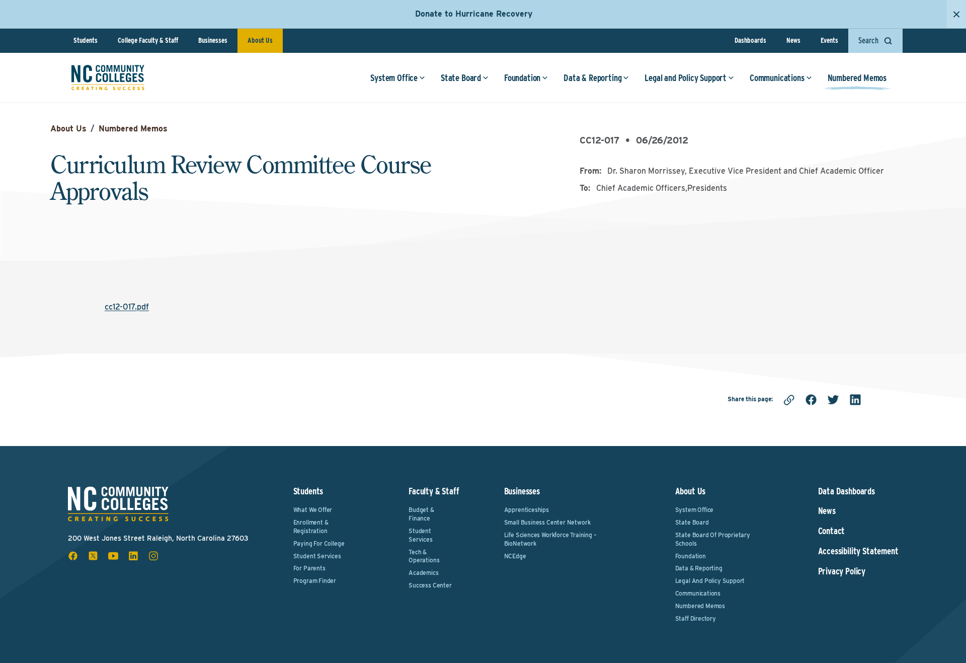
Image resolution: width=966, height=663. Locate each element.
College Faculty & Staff (148, 40)
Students (85, 40)
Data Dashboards (846, 491)
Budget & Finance (421, 514)
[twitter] (833, 400)
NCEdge (515, 556)
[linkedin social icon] (133, 556)
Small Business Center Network (547, 522)
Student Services (317, 556)
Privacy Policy (841, 571)
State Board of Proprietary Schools (712, 539)
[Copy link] (789, 400)
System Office (394, 77)
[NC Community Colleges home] (107, 77)
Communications (777, 77)
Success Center (430, 585)
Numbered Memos (857, 77)
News (793, 40)
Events (829, 40)
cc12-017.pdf (127, 307)
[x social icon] (93, 556)
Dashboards (750, 40)
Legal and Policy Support (686, 77)
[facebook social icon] (73, 556)
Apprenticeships (526, 509)
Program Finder (314, 580)
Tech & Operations (424, 556)
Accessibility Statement (858, 551)
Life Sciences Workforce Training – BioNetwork (550, 539)
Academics (423, 572)
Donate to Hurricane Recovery (473, 14)
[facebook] (811, 400)
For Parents (309, 568)
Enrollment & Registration (311, 527)
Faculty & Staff (434, 491)
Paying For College (319, 543)
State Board (461, 77)
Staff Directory (695, 618)
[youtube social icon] (113, 556)
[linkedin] (855, 400)
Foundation (522, 77)
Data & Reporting (592, 77)
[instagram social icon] (153, 556)
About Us (260, 40)
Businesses (212, 40)
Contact (831, 531)
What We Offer (313, 509)
